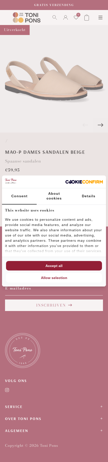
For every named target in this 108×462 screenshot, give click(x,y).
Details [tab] (88, 196)
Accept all (54, 266)
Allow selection (54, 278)
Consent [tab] (19, 196)
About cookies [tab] (54, 196)
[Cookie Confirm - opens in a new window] (84, 181)
